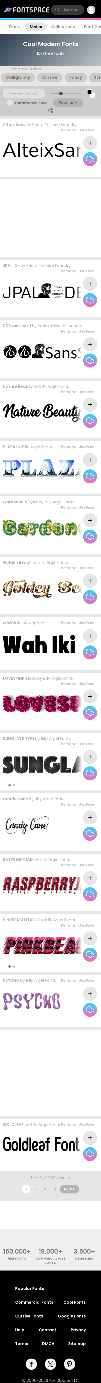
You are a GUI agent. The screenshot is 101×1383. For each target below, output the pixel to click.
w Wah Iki (12, 623)
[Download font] (90, 159)
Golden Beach (17, 562)
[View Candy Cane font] (29, 825)
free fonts (17, 1258)
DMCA (48, 1343)
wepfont (36, 623)
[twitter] (50, 1364)
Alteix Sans (14, 124)
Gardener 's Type (20, 502)
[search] (67, 10)
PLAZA (9, 447)
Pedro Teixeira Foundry (54, 124)
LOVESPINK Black (19, 678)
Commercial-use (31, 102)
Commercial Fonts (34, 1302)
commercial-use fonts (50, 1260)
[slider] (61, 93)
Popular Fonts (29, 1288)
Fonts (14, 27)
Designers (84, 1258)
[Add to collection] (90, 143)
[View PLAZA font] (50, 468)
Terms (21, 1343)
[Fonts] (27, 10)
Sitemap (77, 1343)
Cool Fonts (74, 1302)
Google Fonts (72, 1316)
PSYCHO (11, 980)
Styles (35, 27)
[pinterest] (69, 1364)
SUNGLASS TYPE (18, 738)
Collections (63, 27)
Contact (47, 1330)
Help (19, 1330)
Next (69, 1189)
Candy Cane (15, 799)
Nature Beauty (18, 386)
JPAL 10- (11, 265)
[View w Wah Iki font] (39, 644)
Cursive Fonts (29, 1316)
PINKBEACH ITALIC (20, 920)
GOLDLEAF (13, 1124)
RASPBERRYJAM (18, 859)
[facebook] (31, 1364)
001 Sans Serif (17, 326)
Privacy (78, 1330)
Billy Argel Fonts (54, 386)
